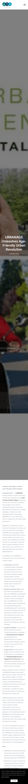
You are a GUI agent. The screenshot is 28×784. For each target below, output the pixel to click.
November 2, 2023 (14, 253)
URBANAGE (19, 493)
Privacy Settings (5, 777)
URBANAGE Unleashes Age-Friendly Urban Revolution (14, 243)
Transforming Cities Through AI (15, 635)
